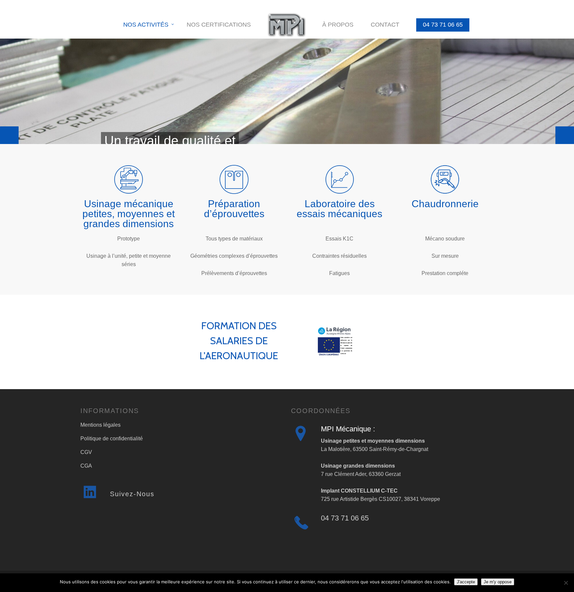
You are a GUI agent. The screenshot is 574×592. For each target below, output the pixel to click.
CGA (86, 466)
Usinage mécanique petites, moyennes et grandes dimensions (128, 213)
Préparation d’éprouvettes (234, 208)
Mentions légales (100, 425)
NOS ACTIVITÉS (145, 24)
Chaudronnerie (445, 203)
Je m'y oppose (498, 581)
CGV (86, 452)
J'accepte (466, 581)
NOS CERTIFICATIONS (219, 24)
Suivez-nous (132, 494)
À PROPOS (337, 24)
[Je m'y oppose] (565, 582)
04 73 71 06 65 (443, 24)
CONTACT (385, 24)
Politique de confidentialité (111, 438)
